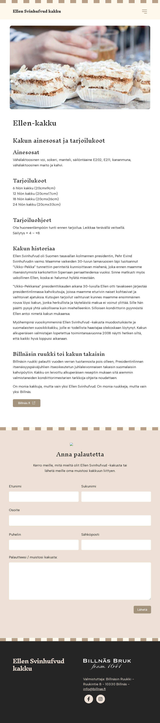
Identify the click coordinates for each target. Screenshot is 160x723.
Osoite (14, 510)
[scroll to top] (149, 712)
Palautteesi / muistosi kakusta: (33, 557)
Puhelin (15, 534)
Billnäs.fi (25, 403)
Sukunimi (88, 486)
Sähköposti (90, 534)
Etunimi (15, 486)
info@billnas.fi (94, 689)
